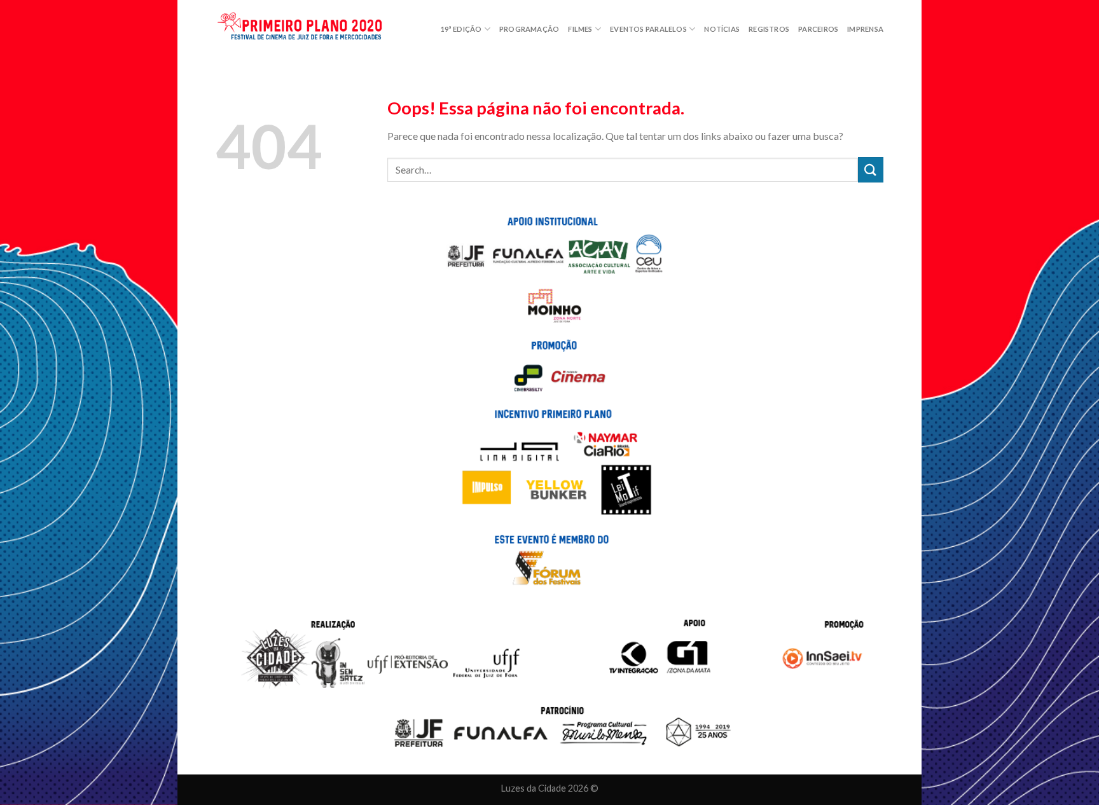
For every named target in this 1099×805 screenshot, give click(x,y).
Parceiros (818, 29)
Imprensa (865, 29)
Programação (529, 29)
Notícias (722, 29)
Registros (769, 29)
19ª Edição (461, 29)
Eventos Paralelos (648, 29)
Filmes (580, 29)
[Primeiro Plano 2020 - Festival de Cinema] (307, 29)
